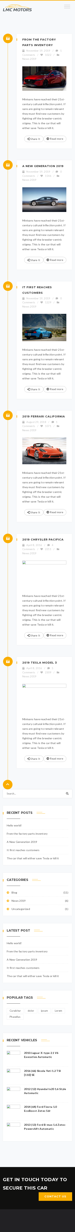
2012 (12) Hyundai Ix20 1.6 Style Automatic (45, 1091)
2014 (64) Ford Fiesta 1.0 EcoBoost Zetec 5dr (40, 1108)
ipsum (44, 1010)
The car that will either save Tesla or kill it (33, 858)
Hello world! (14, 825)
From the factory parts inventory (27, 833)
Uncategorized (21, 909)
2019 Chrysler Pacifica (43, 539)
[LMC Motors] (17, 8)
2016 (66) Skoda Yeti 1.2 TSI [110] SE (42, 1072)
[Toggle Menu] (67, 8)
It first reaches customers (23, 850)
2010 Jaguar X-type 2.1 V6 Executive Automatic (41, 1054)
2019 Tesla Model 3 (39, 662)
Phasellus (15, 1016)
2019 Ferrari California (43, 416)
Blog (14, 892)
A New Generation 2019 (43, 166)
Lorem (58, 1010)
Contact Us (55, 1196)
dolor (31, 1010)
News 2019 (29, 58)
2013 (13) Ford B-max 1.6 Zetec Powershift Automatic (44, 1126)
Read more (56, 138)
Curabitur (15, 1010)
